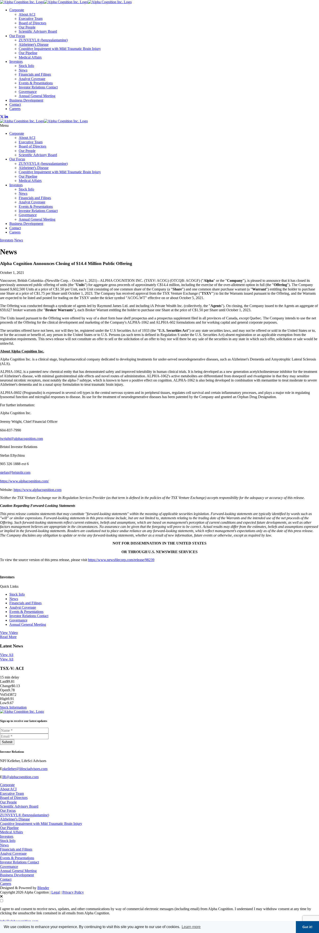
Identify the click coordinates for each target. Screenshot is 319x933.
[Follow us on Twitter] (2, 117)
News (23, 70)
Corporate (16, 10)
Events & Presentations (36, 83)
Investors (16, 62)
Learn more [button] (191, 927)
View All (6, 655)
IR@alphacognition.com (20, 777)
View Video (9, 633)
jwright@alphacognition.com (21, 439)
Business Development (26, 100)
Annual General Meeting (37, 96)
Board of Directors (32, 23)
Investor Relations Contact (38, 87)
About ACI (27, 14)
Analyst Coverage (32, 79)
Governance (28, 92)
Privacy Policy (73, 892)
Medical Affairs (30, 57)
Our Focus (17, 36)
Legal (55, 892)
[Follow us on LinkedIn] (6, 117)
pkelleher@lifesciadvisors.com (24, 769)
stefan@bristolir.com (15, 472)
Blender (43, 888)
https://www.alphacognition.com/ (24, 481)
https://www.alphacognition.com (37, 490)
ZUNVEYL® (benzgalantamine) (43, 40)
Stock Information (13, 707)
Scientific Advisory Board (38, 31)
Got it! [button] (307, 927)
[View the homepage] (66, 2)
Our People (27, 27)
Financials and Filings (35, 74)
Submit (7, 742)
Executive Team (31, 19)
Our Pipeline (28, 53)
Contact (15, 104)
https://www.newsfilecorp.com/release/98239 (121, 560)
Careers (15, 109)
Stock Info (26, 66)
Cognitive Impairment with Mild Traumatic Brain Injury (60, 49)
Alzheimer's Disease (34, 44)
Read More (8, 637)
